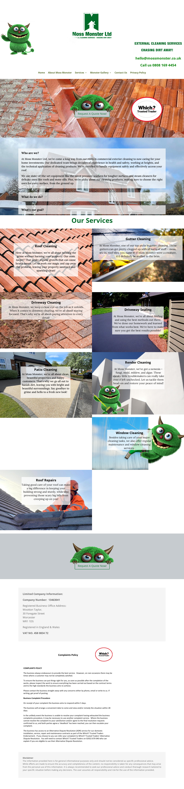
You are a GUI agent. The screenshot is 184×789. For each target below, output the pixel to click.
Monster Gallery (99, 73)
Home (41, 73)
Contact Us (121, 73)
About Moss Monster (60, 73)
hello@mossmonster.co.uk (158, 58)
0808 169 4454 (164, 65)
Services (79, 73)
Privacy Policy (138, 73)
